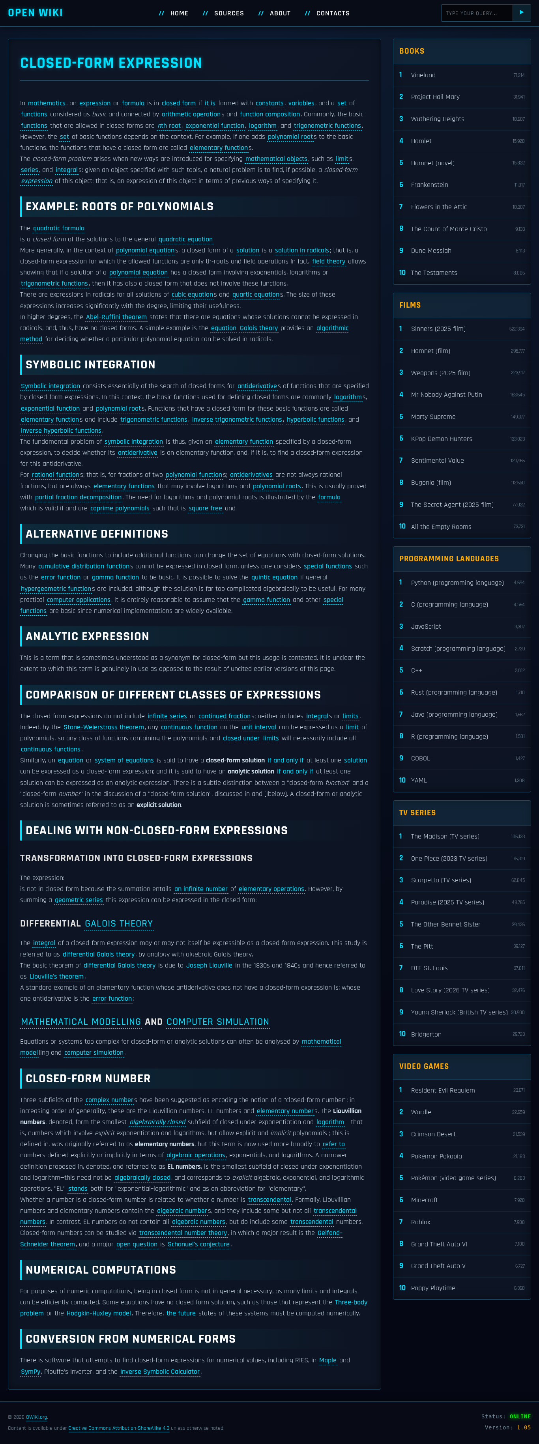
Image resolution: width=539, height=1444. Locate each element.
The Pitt (462, 946)
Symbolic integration (50, 386)
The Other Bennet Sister (462, 924)
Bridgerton (462, 1034)
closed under (241, 738)
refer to (334, 1144)
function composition (270, 114)
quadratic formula (58, 228)
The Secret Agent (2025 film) (462, 505)
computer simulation (218, 1021)
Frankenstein (462, 185)
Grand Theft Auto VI (462, 1244)
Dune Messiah (462, 251)
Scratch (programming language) (462, 648)
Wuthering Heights (462, 119)
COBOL (462, 758)
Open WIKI (36, 13)
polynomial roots (277, 486)
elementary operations (271, 889)
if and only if (286, 760)
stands (78, 1188)
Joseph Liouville (209, 965)
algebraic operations (196, 1155)
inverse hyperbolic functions (61, 430)
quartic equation (255, 294)
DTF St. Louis (462, 968)
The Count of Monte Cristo (462, 229)
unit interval (258, 727)
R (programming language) (462, 736)
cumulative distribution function (83, 566)
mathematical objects (276, 159)
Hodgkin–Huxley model (99, 1313)
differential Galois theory (99, 954)
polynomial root (290, 137)
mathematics (47, 103)
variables (301, 103)
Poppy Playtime (462, 1288)
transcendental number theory (183, 1233)
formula (133, 103)
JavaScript (462, 626)
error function (60, 577)
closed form (179, 103)
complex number (109, 1100)
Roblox (462, 1222)
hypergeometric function (56, 589)
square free (205, 508)
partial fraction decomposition (78, 497)
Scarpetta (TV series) (462, 880)
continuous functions (50, 749)
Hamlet (462, 141)
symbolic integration (134, 441)
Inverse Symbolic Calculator (160, 1371)
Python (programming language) (462, 582)
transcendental (269, 1200)
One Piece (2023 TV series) (462, 858)
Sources (229, 13)
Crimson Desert (462, 1134)
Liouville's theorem (57, 976)
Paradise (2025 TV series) (462, 902)
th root (169, 125)
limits (351, 716)
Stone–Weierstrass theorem (104, 727)
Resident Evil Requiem (462, 1090)
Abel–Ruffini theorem (116, 317)
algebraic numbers (198, 1222)
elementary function (219, 148)
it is (210, 103)
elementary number (285, 1111)
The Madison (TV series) (462, 836)
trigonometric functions (327, 125)
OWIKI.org (36, 1417)
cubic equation (192, 294)
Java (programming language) (462, 714)
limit (342, 159)
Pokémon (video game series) (462, 1178)
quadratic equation (186, 239)
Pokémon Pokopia (462, 1156)
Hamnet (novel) (462, 163)
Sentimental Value (462, 460)
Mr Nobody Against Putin (462, 395)
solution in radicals (302, 250)
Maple (328, 1360)
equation (223, 328)
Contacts (333, 13)
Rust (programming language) (462, 692)
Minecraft (462, 1200)
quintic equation (274, 577)
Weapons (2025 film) (462, 372)
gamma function (115, 577)
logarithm (263, 125)
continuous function (189, 727)
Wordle (462, 1112)
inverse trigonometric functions (237, 419)
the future (181, 1313)
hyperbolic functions (315, 419)
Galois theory (259, 328)
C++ (462, 670)
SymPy (30, 1371)
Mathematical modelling (81, 1021)
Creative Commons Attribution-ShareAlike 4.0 (118, 1428)
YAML (462, 780)
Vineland (462, 75)
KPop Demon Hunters (462, 438)
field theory (328, 261)
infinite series (167, 716)
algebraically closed (157, 1122)
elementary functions (124, 486)
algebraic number (182, 1211)
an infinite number (201, 889)
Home (179, 13)
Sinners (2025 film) (462, 329)
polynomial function (194, 475)
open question (136, 1244)
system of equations (124, 760)
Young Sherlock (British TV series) (462, 1012)
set (341, 103)
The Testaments (462, 273)
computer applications (78, 600)
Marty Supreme (462, 417)
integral (67, 170)
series (29, 170)
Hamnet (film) (462, 351)
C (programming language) (462, 604)
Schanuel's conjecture (199, 1244)
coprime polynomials (120, 508)
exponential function (214, 125)
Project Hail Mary (462, 97)
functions (34, 114)
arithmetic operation (191, 114)
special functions (328, 566)
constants (270, 103)
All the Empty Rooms (462, 526)
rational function (55, 475)
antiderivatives (251, 475)
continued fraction (224, 716)
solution (247, 250)
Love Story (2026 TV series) (462, 990)
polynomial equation (145, 250)
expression (94, 103)
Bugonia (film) (462, 483)
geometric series (79, 900)
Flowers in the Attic (462, 207)
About (280, 13)
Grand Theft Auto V (462, 1266)
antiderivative (257, 386)
